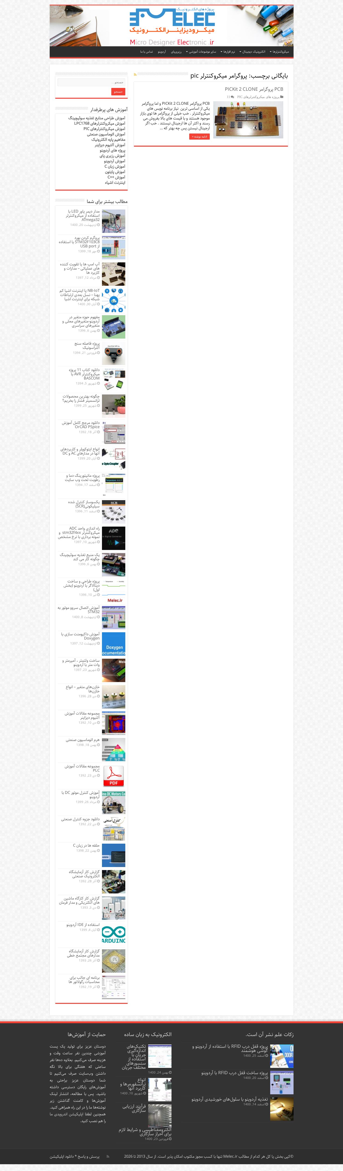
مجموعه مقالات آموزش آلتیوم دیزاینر (82, 715)
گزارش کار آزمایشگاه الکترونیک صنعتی (84, 874)
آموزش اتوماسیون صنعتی (106, 134)
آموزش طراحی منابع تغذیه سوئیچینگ (96, 118)
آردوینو (162, 51)
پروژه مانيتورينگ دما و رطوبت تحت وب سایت (82, 477)
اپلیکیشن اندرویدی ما (67, 1114)
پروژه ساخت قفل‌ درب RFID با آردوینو (234, 1073)
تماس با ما (146, 51)
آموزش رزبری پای (112, 155)
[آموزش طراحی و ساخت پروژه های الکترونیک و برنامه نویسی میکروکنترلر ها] (172, 25)
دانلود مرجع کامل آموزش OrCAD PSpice (81, 424)
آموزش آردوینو (114, 161)
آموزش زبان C (115, 166)
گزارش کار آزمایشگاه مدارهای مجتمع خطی (83, 953)
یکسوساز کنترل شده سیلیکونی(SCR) (84, 504)
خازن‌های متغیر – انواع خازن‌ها (83, 689)
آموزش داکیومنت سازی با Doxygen (80, 636)
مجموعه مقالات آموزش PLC (82, 768)
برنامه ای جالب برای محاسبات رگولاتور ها (84, 979)
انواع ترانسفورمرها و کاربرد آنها (133, 1084)
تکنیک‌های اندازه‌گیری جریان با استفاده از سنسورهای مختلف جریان (134, 1057)
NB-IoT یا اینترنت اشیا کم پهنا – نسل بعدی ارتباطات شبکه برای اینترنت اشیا (80, 295)
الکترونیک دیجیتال (253, 51)
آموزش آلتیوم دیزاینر (110, 145)
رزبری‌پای (176, 51)
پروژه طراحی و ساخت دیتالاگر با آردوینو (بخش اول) (81, 585)
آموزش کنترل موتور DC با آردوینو (81, 794)
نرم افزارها (229, 51)
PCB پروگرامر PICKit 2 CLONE (254, 89)
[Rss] (108, 1156)
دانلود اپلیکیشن (62, 1156)
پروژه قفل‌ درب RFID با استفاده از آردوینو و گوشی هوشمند (230, 1049)
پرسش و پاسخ (88, 1156)
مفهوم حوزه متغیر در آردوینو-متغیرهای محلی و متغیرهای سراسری (81, 321)
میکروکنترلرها (281, 51)
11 (228, 97)
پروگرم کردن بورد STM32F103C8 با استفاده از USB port (79, 242)
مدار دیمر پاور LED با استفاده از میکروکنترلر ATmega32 (83, 215)
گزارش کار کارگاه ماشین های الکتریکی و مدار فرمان (79, 900)
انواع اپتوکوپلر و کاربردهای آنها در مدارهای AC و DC (80, 451)
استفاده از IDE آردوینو (83, 925)
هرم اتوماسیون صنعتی (83, 740)
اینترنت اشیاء (115, 182)
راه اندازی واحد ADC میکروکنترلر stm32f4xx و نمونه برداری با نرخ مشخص (79, 532)
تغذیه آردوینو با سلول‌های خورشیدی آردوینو (230, 1099)
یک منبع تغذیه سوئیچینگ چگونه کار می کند (80, 557)
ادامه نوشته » (199, 136)
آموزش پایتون (115, 172)
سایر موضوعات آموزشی (202, 51)
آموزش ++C (116, 177)
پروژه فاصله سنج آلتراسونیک (87, 345)
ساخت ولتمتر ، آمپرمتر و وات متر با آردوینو (81, 662)
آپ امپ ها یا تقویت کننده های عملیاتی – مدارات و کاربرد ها (80, 268)
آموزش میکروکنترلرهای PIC (104, 129)
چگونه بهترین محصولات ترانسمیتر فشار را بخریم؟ (81, 398)
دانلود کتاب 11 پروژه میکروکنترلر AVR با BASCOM (84, 374)
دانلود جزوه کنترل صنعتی (80, 819)
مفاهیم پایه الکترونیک (108, 139)
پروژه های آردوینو (112, 150)
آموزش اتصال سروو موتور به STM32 (79, 609)
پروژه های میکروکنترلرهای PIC (258, 97)
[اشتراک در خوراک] (135, 75)
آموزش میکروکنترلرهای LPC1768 (99, 123)
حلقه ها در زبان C (86, 845)
